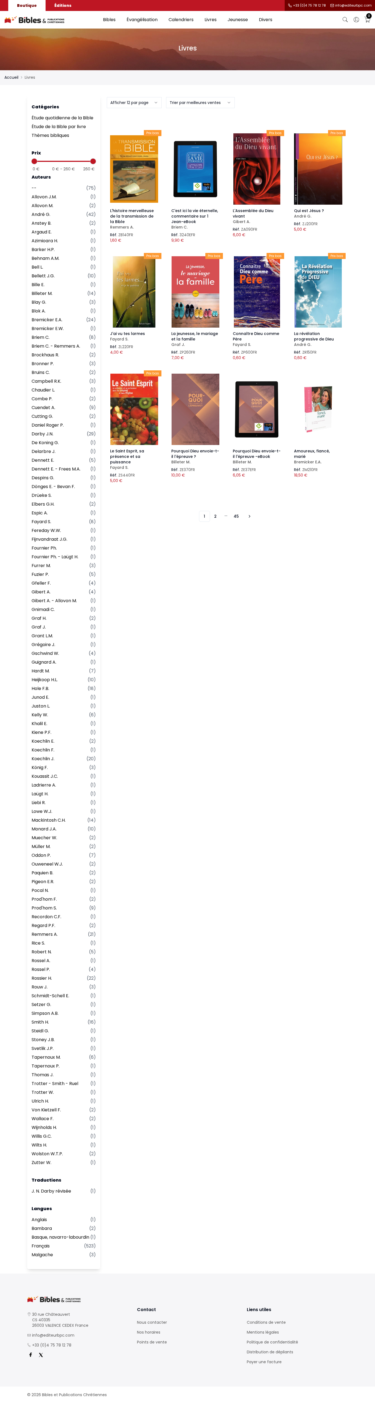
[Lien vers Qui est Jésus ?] (318, 169)
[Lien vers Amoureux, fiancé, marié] (318, 409)
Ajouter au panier (134, 164)
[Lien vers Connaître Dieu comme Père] (257, 292)
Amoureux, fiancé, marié (312, 456)
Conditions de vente (266, 1322)
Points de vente (152, 1342)
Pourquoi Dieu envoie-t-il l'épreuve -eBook (257, 456)
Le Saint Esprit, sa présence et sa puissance (127, 459)
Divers (265, 19)
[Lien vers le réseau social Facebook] (30, 1355)
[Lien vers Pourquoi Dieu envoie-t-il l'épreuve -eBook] (257, 409)
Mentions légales (263, 1332)
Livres (211, 19)
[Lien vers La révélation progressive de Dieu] (318, 292)
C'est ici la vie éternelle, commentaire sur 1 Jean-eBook (194, 219)
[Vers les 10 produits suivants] (248, 516)
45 (236, 516)
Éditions (62, 5)
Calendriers (181, 19)
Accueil (11, 77)
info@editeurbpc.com (353, 5)
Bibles (109, 19)
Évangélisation (142, 19)
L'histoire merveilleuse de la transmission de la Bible (132, 219)
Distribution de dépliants (270, 1352)
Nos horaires (148, 1332)
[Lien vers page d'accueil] (50, 20)
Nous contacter (152, 1322)
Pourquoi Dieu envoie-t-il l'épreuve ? (195, 456)
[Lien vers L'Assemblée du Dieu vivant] (257, 169)
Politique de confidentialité (272, 1342)
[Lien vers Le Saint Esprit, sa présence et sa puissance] (134, 409)
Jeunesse (238, 19)
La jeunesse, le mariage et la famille (194, 339)
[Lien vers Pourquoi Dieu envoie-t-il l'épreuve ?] (195, 409)
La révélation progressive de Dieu (314, 339)
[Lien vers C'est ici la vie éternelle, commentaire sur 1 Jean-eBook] (195, 169)
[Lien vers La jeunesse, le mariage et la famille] (195, 292)
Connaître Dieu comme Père (256, 339)
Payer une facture (264, 1362)
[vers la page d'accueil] (77, 1299)
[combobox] (134, 102)
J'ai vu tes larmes (127, 336)
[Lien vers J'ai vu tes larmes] (134, 292)
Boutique (27, 5)
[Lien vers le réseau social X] (41, 1355)
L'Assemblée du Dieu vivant (253, 216)
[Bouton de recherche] (345, 20)
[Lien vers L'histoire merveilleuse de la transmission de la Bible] (134, 169)
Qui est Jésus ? (309, 213)
